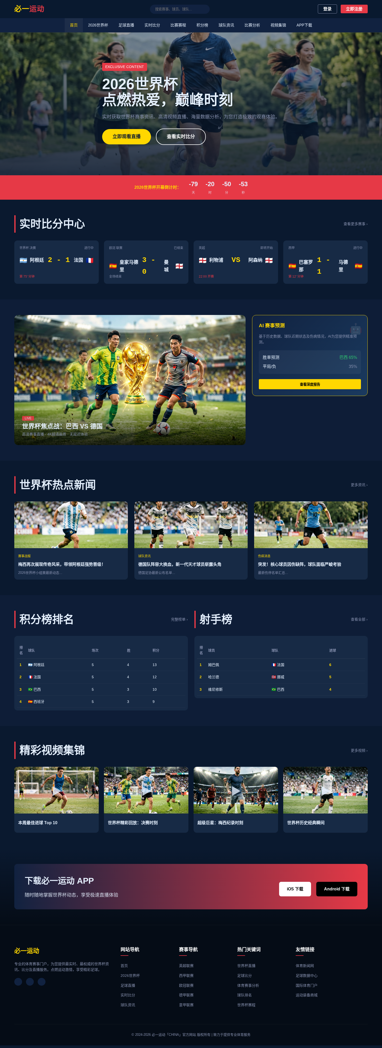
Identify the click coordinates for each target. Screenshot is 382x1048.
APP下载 (304, 25)
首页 (74, 25)
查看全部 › (359, 619)
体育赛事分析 (248, 985)
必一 (29, 9)
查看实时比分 (181, 136)
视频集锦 (278, 25)
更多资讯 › (359, 485)
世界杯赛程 (246, 1005)
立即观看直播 (127, 136)
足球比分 (244, 975)
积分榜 (202, 25)
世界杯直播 (246, 966)
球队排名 (244, 995)
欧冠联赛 (186, 985)
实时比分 (152, 25)
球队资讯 (226, 25)
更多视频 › (359, 750)
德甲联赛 (186, 995)
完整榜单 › (179, 619)
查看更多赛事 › (356, 224)
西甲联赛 (186, 975)
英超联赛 (186, 966)
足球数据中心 (307, 975)
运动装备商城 (307, 995)
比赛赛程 (178, 25)
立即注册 (354, 9)
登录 (327, 9)
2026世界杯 (98, 25)
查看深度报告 (310, 384)
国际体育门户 (307, 985)
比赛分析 (252, 25)
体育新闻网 (305, 966)
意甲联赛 (186, 1005)
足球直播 (126, 25)
